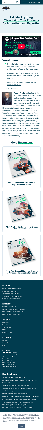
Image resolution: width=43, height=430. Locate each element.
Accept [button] (21, 426)
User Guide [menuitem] (5, 325)
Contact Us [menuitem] (5, 343)
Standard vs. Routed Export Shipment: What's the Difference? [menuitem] (20, 396)
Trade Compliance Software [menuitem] (10, 293)
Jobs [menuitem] (3, 345)
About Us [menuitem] (5, 340)
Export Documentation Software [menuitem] (11, 288)
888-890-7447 (36, 2)
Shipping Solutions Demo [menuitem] (9, 291)
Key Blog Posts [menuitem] (9, 374)
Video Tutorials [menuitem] (6, 327)
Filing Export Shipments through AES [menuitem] (13, 311)
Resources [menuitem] (7, 304)
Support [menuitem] (6, 319)
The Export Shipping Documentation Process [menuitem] (15, 385)
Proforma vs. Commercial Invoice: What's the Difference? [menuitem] (19, 399)
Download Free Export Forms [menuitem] (11, 314)
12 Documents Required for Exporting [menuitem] (13, 377)
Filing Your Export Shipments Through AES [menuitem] (15, 405)
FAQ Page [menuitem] (5, 330)
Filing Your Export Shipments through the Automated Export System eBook (22, 272)
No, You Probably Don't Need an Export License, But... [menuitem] (18, 407)
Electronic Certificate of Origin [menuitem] (11, 298)
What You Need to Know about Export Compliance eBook (22, 228)
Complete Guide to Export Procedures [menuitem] (13, 309)
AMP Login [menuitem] (5, 322)
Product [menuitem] (6, 286)
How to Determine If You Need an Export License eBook (22, 184)
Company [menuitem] (6, 337)
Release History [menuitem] (7, 332)
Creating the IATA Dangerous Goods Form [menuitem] (15, 393)
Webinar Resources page (28, 69)
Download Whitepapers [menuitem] (9, 306)
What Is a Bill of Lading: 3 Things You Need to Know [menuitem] (17, 402)
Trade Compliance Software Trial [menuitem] (12, 296)
